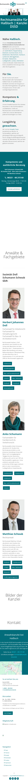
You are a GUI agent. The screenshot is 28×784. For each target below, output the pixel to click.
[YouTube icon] (15, 778)
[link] (13, 303)
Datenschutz (8, 765)
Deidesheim (6, 55)
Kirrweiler (5, 59)
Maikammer (12, 59)
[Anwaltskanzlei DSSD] (12, 4)
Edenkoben (20, 61)
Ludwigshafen (7, 61)
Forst (20, 53)
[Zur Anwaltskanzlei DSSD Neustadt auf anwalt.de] (14, 738)
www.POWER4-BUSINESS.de (17, 775)
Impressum (8, 762)
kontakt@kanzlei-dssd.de (10, 690)
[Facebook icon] (10, 778)
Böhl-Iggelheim (14, 57)
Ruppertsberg (17, 51)
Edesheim (5, 53)
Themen (7, 752)
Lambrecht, (6, 57)
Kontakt (7, 755)
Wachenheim (14, 55)
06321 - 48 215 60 (18, 652)
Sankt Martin (9, 51)
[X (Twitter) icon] (12, 778)
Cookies (7, 760)
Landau (14, 61)
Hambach (22, 55)
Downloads (8, 757)
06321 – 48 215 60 (8, 688)
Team (6, 750)
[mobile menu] (26, 3)
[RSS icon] (18, 778)
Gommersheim (13, 53)
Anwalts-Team (14, 129)
